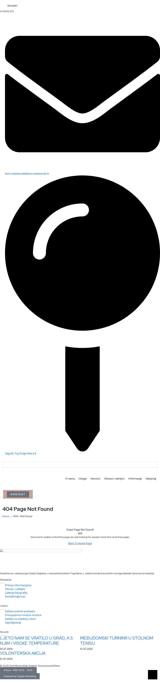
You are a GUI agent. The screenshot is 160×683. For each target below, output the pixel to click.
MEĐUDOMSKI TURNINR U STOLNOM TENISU (116, 640)
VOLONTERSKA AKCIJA (22, 653)
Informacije (135, 478)
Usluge (83, 478)
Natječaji (151, 478)
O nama (70, 478)
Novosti (95, 478)
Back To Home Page (80, 543)
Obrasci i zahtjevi (114, 478)
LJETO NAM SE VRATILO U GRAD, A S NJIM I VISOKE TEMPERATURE (36, 640)
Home (6, 516)
